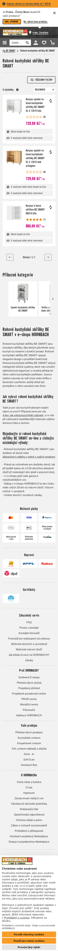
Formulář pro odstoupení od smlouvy (29, 638)
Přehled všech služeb (29, 682)
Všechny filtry (44, 79)
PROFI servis (29, 699)
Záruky (29, 660)
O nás (29, 787)
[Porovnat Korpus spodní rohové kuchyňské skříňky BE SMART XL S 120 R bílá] (50, 100)
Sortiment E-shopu (29, 677)
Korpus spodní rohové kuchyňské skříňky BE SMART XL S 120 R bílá (35, 105)
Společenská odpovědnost (29, 814)
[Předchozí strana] (10, 257)
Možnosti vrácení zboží (29, 649)
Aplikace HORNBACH (29, 715)
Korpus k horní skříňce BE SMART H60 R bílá (35, 209)
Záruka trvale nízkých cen (29, 798)
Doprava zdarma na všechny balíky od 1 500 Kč (29, 3)
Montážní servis (29, 704)
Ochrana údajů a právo (29, 820)
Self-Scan (29, 759)
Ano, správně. (12, 21)
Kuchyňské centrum (29, 738)
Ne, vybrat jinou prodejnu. (36, 21)
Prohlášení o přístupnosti (29, 831)
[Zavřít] (54, 12)
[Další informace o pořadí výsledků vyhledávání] (17, 89)
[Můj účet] (35, 42)
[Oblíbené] (43, 42)
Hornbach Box (29, 765)
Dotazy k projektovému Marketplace (29, 841)
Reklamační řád (29, 809)
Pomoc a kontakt (29, 627)
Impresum (29, 793)
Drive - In (29, 754)
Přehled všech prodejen (29, 732)
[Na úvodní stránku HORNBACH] (15, 32)
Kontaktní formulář (29, 633)
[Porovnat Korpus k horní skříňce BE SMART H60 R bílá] (50, 207)
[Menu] (5, 42)
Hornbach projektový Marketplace (29, 836)
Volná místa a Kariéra (29, 782)
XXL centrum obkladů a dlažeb (29, 748)
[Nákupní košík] (51, 42)
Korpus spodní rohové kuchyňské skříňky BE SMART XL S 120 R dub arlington (35, 158)
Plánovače (29, 710)
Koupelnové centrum (29, 743)
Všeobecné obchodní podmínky (29, 803)
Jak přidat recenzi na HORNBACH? (29, 655)
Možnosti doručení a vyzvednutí (29, 644)
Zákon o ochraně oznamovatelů (29, 825)
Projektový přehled (29, 688)
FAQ (29, 622)
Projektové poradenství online (29, 693)
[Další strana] (48, 257)
